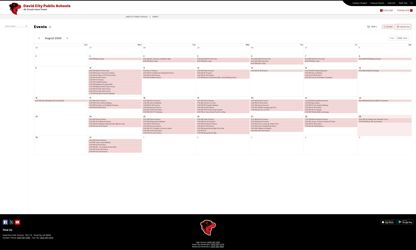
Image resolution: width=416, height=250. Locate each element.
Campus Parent (377, 3)
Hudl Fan (391, 3)
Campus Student (360, 3)
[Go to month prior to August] (39, 38)
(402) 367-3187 (213, 242)
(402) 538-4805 (217, 247)
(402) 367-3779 (217, 244)
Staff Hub (403, 3)
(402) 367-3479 (46, 238)
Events (155, 17)
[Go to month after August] (67, 38)
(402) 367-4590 (23, 238)
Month (400, 38)
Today (392, 38)
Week (405, 38)
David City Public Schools (137, 17)
